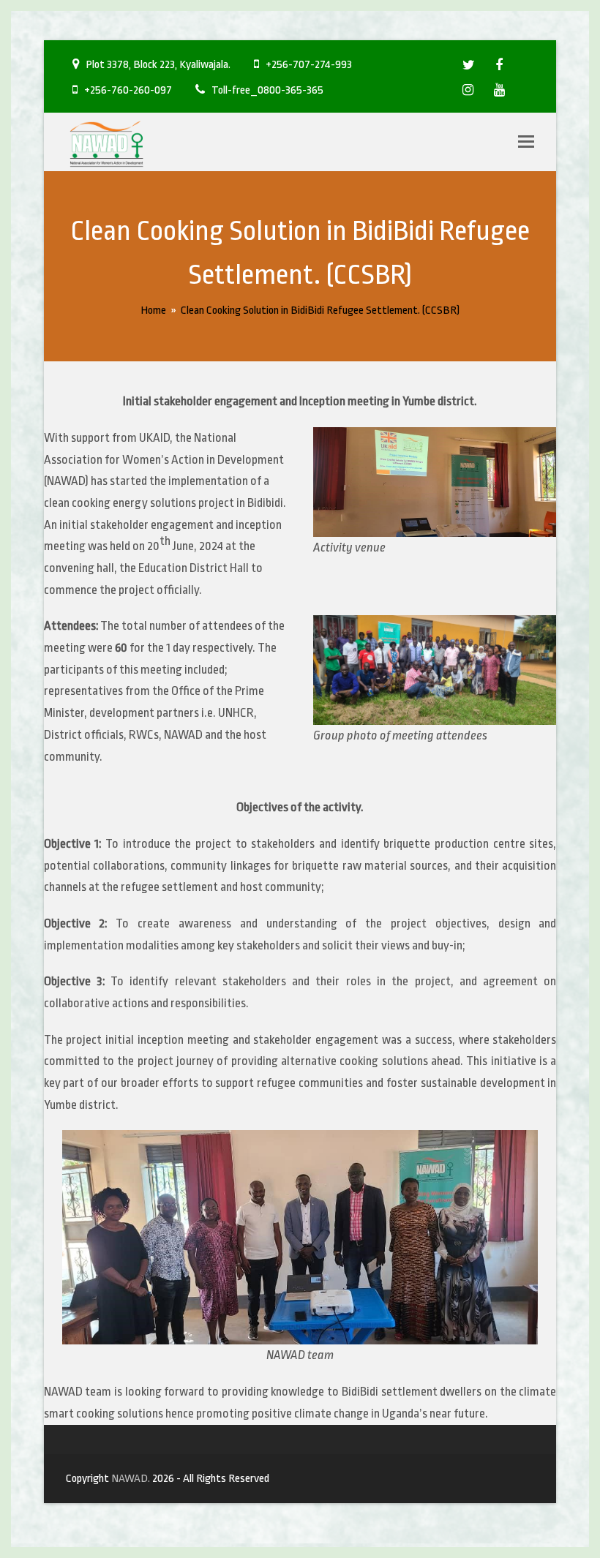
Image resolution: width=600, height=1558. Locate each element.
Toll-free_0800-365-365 (267, 90)
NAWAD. (130, 1478)
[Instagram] (468, 86)
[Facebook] (499, 61)
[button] (526, 142)
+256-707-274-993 (309, 64)
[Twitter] (468, 61)
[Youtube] (499, 86)
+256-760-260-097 (128, 90)
